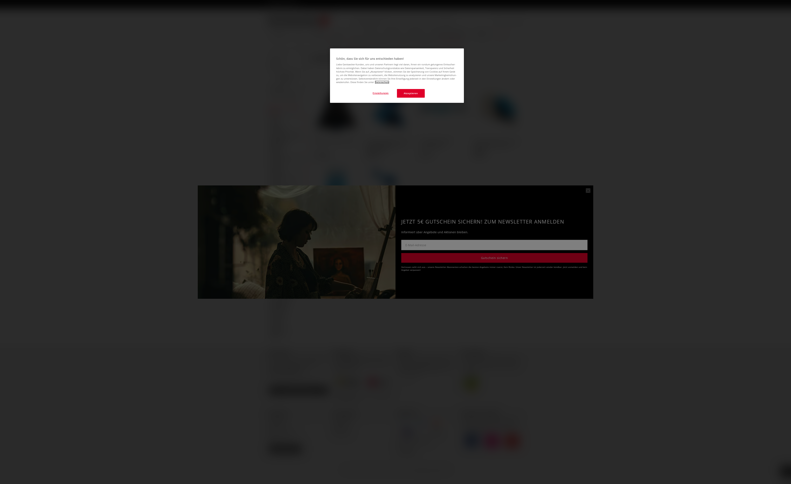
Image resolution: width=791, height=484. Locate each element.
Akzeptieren (411, 93)
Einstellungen (380, 93)
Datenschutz (382, 82)
